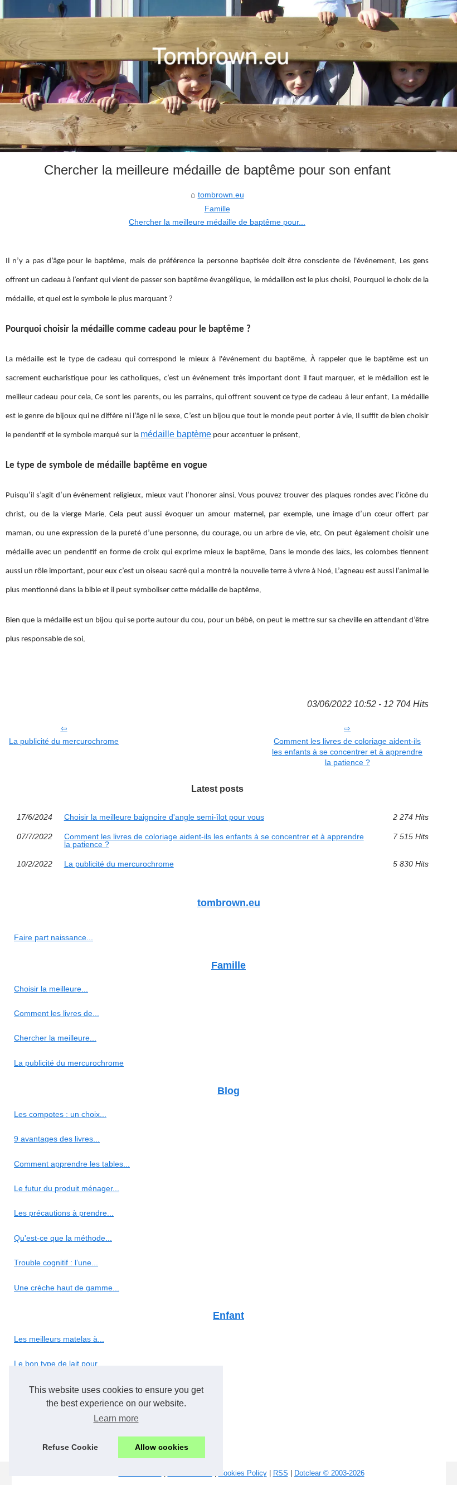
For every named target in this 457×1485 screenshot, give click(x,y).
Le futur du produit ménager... (66, 1188)
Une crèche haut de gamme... (66, 1287)
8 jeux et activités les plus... (62, 1437)
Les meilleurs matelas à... (59, 1338)
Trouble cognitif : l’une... (56, 1262)
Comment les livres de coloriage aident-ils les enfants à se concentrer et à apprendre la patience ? (347, 751)
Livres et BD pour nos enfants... (69, 1388)
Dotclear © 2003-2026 (329, 1473)
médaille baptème (175, 434)
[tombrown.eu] (228, 76)
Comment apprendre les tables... (72, 1163)
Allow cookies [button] (161, 1447)
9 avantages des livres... (57, 1138)
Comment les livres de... (56, 1013)
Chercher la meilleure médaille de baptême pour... (217, 221)
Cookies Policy (242, 1473)
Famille (217, 208)
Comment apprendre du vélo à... (71, 1413)
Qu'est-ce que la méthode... (63, 1238)
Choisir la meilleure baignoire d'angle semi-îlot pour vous (164, 817)
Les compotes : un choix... (60, 1114)
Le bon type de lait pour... (59, 1363)
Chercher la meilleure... (55, 1037)
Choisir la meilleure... (51, 988)
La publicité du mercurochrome (64, 741)
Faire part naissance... (53, 937)
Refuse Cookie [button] (70, 1447)
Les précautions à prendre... (64, 1212)
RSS (280, 1473)
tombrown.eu (221, 194)
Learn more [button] (116, 1418)
